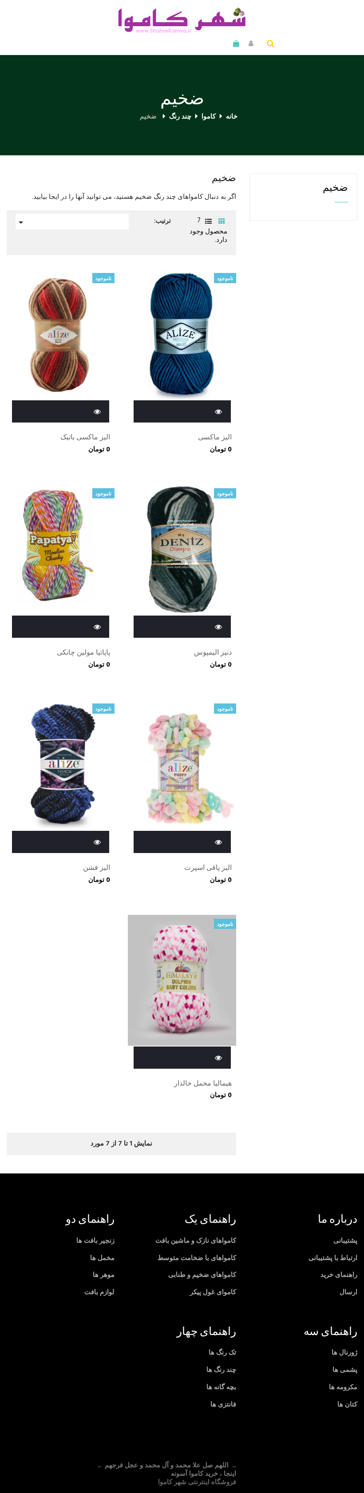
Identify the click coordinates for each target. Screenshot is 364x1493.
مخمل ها (102, 1258)
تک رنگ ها (222, 1352)
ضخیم (335, 187)
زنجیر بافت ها (95, 1241)
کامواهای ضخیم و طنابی (202, 1275)
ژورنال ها (344, 1352)
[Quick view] (218, 411)
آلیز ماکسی (214, 438)
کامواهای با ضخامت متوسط (197, 1258)
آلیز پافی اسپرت (207, 869)
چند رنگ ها (221, 1370)
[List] (208, 222)
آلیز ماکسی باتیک (85, 438)
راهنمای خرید (338, 1275)
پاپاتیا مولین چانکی (83, 653)
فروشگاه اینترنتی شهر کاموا (197, 1482)
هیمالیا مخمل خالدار (202, 1084)
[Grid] (221, 222)
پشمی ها (344, 1370)
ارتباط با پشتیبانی (333, 1258)
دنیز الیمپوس (212, 653)
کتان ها (347, 1404)
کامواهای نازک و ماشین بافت (195, 1241)
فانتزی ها (223, 1404)
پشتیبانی (345, 1241)
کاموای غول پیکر (213, 1292)
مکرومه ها (343, 1387)
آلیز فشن (96, 869)
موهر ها (104, 1275)
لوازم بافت (99, 1292)
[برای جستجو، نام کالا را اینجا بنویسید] (270, 44)
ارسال (348, 1292)
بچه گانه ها (221, 1387)
